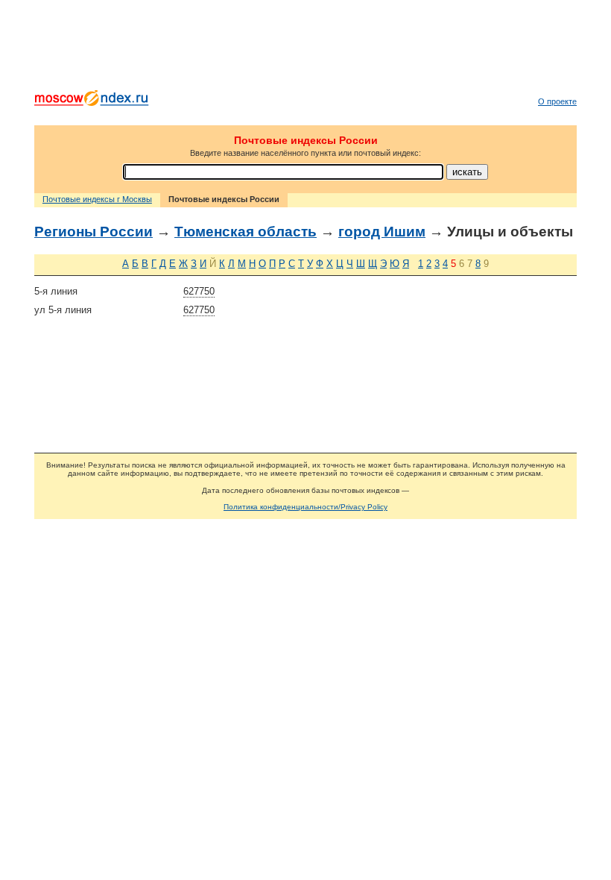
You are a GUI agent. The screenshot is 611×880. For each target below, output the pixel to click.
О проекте (557, 101)
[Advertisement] (305, 48)
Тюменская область (245, 231)
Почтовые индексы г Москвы (97, 199)
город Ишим (381, 231)
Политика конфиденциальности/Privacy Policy (305, 507)
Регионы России (93, 231)
